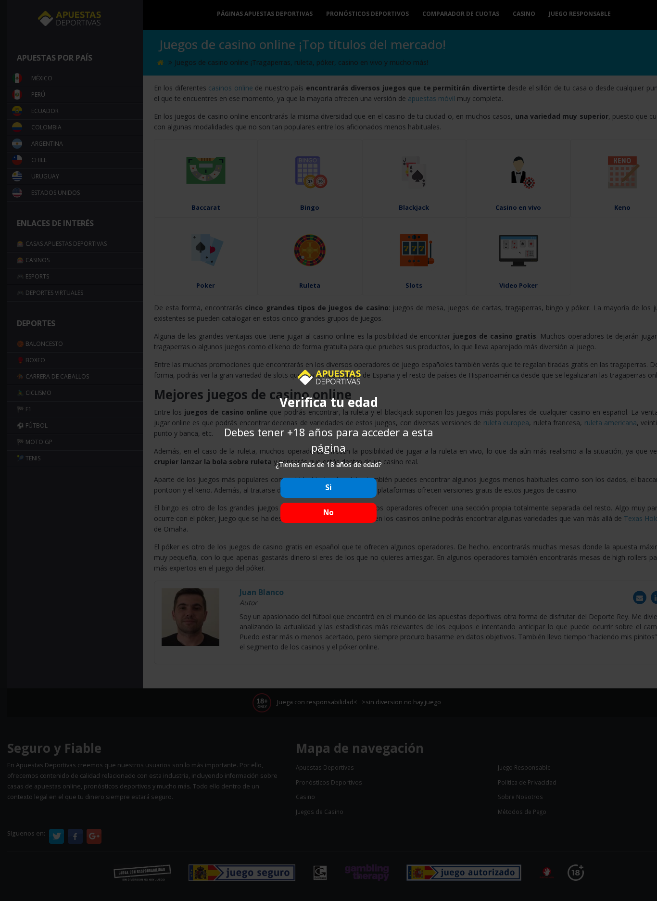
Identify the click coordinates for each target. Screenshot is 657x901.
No (328, 513)
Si (328, 487)
